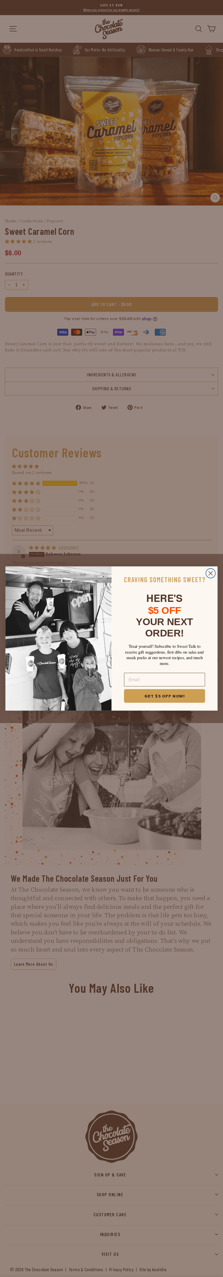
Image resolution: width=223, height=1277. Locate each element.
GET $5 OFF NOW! (164, 696)
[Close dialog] (210, 573)
